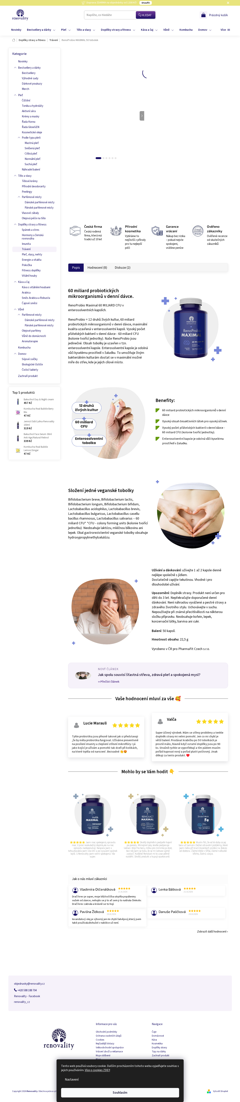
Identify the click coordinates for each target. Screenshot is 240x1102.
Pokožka (27, 265)
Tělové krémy (30, 181)
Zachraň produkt (28, 376)
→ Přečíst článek (108, 682)
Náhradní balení (31, 170)
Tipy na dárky (159, 1051)
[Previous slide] (70, 116)
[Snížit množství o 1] (155, 136)
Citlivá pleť (31, 154)
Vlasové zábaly (30, 213)
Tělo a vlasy (24, 176)
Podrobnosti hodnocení (114, 69)
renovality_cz (22, 1002)
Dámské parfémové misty (39, 202)
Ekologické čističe (32, 365)
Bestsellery (28, 73)
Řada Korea (28, 122)
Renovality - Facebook (27, 996)
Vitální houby (29, 276)
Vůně (21, 310)
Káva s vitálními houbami (36, 287)
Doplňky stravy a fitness (32, 225)
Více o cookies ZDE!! (97, 1070)
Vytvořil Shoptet (220, 1091)
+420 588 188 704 (27, 990)
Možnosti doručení (163, 124)
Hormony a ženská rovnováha (32, 237)
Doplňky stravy (159, 1047)
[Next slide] (142, 116)
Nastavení (72, 1079)
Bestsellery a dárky (29, 68)
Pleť (20, 95)
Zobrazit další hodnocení (211, 932)
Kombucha (24, 348)
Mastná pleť (32, 143)
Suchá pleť (31, 164)
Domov (22, 354)
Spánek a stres (30, 230)
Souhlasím (120, 1092)
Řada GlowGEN (30, 127)
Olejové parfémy (31, 331)
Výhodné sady (30, 78)
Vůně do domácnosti (34, 336)
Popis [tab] (76, 267)
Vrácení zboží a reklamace (109, 1051)
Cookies (100, 1039)
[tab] (98, 158)
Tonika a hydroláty (32, 106)
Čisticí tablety (30, 370)
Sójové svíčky (30, 359)
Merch (25, 89)
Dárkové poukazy (32, 84)
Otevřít (146, 3)
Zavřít (178, 184)
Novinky (23, 62)
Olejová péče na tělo (34, 218)
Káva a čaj (23, 282)
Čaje (154, 1032)
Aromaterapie (30, 341)
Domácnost (158, 1035)
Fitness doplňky (31, 270)
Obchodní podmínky (106, 1032)
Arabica (26, 293)
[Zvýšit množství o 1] (168, 136)
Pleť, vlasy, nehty (32, 255)
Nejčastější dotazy (105, 1043)
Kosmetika (157, 1043)
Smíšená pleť (32, 148)
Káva (154, 1039)
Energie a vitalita (31, 260)
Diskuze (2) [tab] (123, 267)
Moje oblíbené (103, 1055)
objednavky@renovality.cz (29, 984)
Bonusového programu (189, 92)
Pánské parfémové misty (39, 208)
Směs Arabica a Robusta (36, 298)
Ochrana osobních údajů (108, 1035)
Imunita (26, 244)
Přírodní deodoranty (34, 186)
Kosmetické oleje (32, 132)
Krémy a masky (30, 117)
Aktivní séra (29, 111)
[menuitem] (16, 30)
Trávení (26, 249)
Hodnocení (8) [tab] (97, 267)
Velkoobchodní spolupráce (110, 1047)
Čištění (26, 101)
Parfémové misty (32, 197)
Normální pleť (32, 159)
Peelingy (27, 192)
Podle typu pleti (31, 138)
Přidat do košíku (193, 136)
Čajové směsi (29, 303)
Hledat (147, 15)
